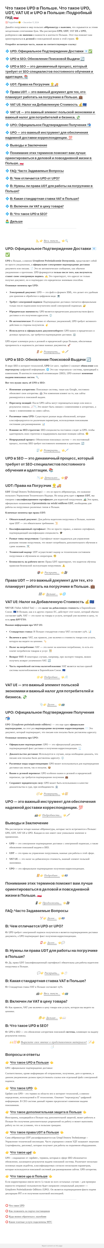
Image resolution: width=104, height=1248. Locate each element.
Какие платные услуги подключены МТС (30, 1221)
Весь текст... (52, 241)
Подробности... (52, 815)
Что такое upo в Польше (29, 1176)
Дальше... (52, 594)
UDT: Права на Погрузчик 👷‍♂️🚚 (34, 84)
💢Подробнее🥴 (13, 22)
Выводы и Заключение (28, 145)
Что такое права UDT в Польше (34, 1132)
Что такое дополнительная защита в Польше (46, 1112)
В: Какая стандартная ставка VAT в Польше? (44, 199)
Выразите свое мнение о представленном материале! (54, 1042)
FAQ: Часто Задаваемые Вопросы (37, 171)
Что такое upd (20, 1152)
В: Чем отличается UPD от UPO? (35, 178)
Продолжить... (52, 903)
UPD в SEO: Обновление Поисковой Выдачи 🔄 (47, 59)
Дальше (16, 221)
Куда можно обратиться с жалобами (27, 1216)
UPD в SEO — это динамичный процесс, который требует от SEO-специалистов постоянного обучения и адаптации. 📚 (49, 71)
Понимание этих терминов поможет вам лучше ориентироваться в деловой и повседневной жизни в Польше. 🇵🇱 (48, 158)
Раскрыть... (52, 572)
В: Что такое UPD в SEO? (28, 214)
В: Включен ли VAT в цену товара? (37, 206)
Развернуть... (52, 351)
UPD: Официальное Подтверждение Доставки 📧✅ (51, 51)
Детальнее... (52, 478)
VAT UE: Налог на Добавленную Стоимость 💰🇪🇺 (48, 104)
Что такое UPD (21, 1088)
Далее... (52, 704)
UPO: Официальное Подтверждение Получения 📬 (50, 125)
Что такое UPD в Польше (29, 1062)
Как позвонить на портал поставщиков (29, 1211)
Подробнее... (52, 677)
